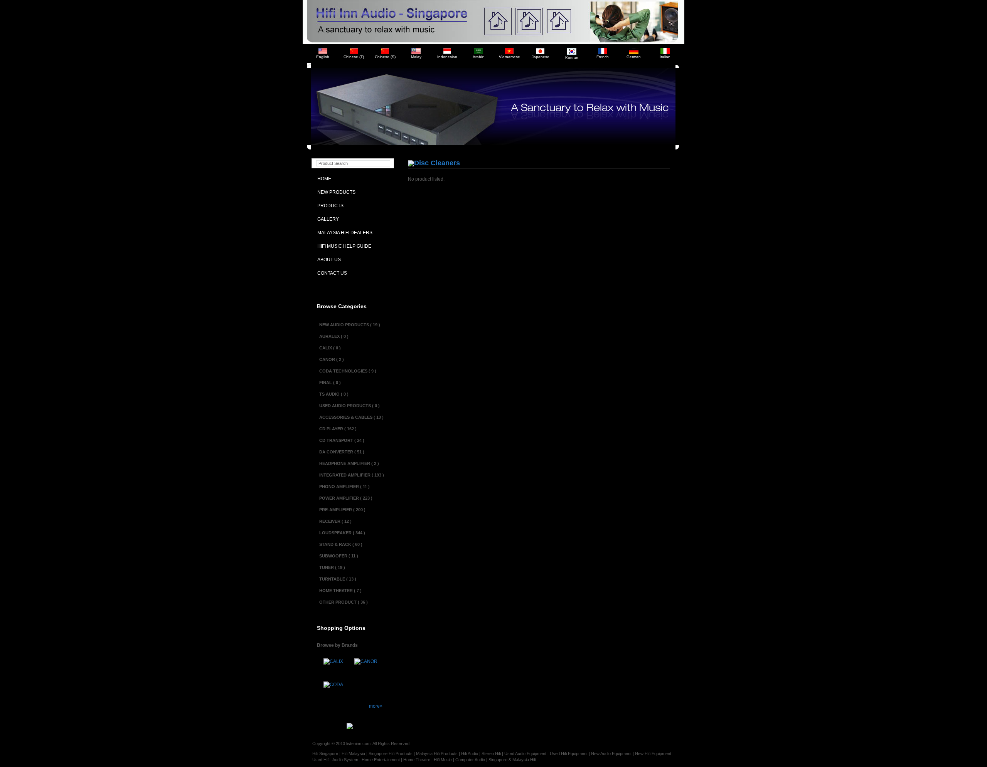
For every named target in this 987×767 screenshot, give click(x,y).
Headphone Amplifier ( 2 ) (349, 463)
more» (375, 706)
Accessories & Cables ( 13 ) (351, 417)
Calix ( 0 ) (330, 348)
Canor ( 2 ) (331, 359)
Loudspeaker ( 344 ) (342, 532)
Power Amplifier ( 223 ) (345, 498)
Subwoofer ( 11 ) (338, 556)
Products (329, 205)
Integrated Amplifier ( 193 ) (351, 475)
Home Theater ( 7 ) (340, 590)
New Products (334, 192)
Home (322, 178)
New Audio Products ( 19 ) (349, 324)
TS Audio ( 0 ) (334, 394)
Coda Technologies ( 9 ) (347, 371)
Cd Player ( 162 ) (338, 428)
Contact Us (330, 273)
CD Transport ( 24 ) (341, 440)
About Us (327, 259)
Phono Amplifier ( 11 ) (344, 486)
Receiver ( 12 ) (335, 521)
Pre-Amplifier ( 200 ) (342, 509)
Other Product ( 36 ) (343, 602)
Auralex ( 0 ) (334, 336)
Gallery (326, 219)
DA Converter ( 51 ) (341, 452)
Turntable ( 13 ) (337, 579)
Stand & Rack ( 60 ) (340, 544)
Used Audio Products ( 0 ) (349, 405)
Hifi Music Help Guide (342, 246)
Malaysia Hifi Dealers (343, 232)
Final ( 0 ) (330, 382)
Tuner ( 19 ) (332, 567)
